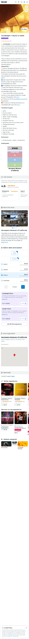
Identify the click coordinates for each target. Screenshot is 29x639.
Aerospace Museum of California (14, 337)
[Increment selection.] (23, 287)
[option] (14, 264)
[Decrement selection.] (6, 287)
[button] (14, 264)
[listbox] (14, 253)
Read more (4, 242)
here (21, 87)
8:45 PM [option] (14, 259)
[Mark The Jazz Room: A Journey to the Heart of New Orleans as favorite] (25, 413)
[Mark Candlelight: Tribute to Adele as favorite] (26, 10)
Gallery (25, 29)
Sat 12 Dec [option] (14, 253)
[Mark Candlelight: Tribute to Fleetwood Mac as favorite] (12, 385)
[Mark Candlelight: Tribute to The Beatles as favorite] (25, 385)
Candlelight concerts (20, 99)
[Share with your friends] (26, 6)
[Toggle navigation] (27, 2)
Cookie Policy (15, 636)
